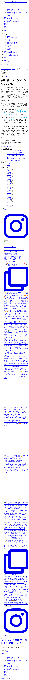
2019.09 (9, 179)
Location (11, 15)
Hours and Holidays (17, 12)
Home (5, 7)
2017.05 (9, 206)
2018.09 (9, 190)
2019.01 (9, 187)
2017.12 (9, 200)
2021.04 (9, 169)
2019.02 (9, 186)
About (14, 9)
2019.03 (9, 184)
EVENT (9, 163)
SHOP (8, 166)
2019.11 (9, 177)
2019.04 (9, 183)
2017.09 (9, 202)
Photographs (11, 14)
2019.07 (9, 182)
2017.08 (9, 204)
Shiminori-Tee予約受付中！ (14, 150)
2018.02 (9, 197)
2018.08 (9, 191)
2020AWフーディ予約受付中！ (15, 154)
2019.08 (9, 180)
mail (10, 146)
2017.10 (9, 201)
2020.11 (9, 172)
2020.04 (9, 176)
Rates (11, 10)
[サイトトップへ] (16, 3)
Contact (2, 653)
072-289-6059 (4, 146)
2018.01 (9, 198)
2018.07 (9, 193)
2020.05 (9, 175)
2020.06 (9, 173)
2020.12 (9, 170)
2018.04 (9, 194)
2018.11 (9, 188)
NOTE (5, 76)
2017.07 (9, 205)
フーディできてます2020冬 (14, 152)
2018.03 (9, 195)
